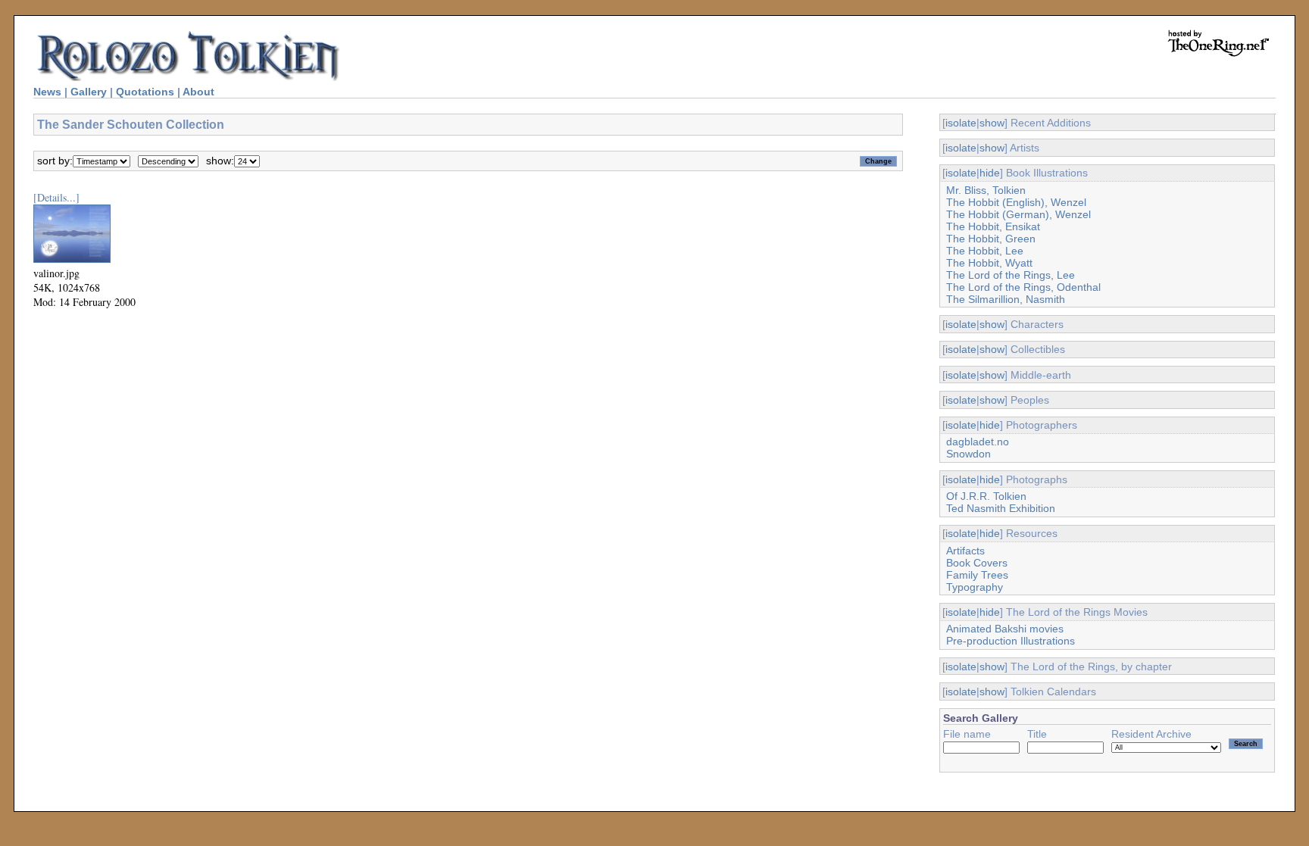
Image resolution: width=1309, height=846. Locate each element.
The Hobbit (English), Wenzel (1016, 202)
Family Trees (977, 575)
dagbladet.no (977, 441)
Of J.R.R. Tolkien (986, 496)
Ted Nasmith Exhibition (1000, 508)
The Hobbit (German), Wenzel (1018, 214)
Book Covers (977, 563)
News (47, 92)
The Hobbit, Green (991, 239)
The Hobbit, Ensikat (993, 226)
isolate (960, 123)
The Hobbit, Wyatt (989, 263)
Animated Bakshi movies (1005, 629)
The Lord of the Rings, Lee (1010, 275)
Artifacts (965, 551)
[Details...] (56, 197)
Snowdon (968, 454)
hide (989, 173)
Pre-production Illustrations (1010, 641)
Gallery (88, 92)
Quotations (145, 92)
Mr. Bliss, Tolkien (986, 190)
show (991, 123)
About (198, 92)
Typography (974, 587)
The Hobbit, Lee (984, 251)
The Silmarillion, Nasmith (1005, 299)
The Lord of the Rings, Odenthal (1023, 287)
